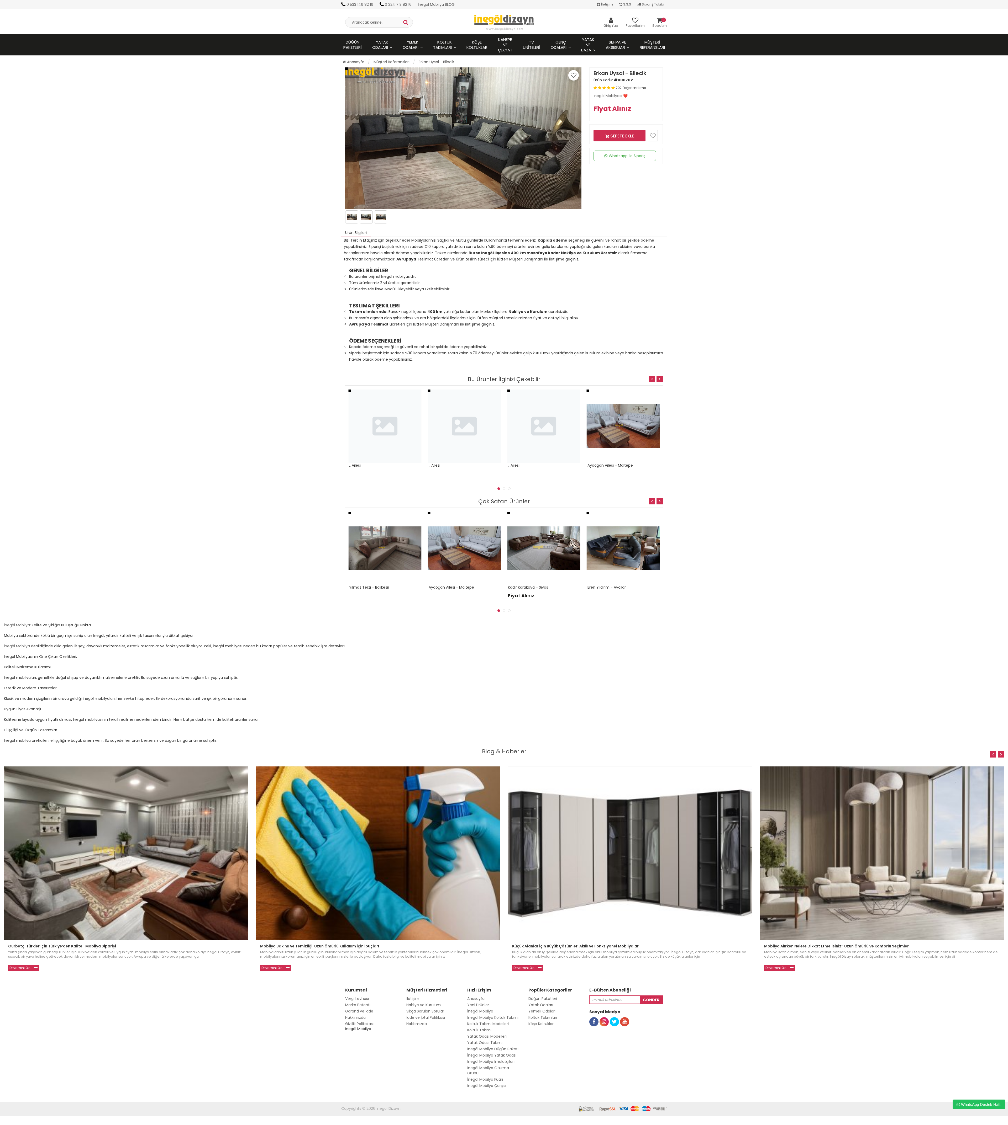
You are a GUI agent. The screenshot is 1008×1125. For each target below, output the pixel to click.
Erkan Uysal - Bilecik (436, 62)
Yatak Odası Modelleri (487, 1036)
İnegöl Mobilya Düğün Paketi (492, 1049)
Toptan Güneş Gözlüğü (21, 1122)
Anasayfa (355, 62)
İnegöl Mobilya (17, 625)
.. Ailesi (355, 465)
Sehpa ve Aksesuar (616, 44)
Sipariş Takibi (652, 4)
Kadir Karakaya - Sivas (449, 587)
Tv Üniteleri (531, 44)
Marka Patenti (357, 1004)
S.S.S (626, 4)
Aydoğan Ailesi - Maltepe (530, 465)
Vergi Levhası (357, 998)
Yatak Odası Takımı (484, 1042)
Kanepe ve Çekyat (505, 45)
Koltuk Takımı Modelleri (488, 1023)
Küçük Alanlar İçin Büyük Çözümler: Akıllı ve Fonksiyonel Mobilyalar (575, 946)
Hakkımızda (355, 1017)
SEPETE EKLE (621, 136)
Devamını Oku (20, 968)
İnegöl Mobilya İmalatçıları (490, 1061)
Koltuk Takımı (479, 1030)
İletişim (606, 4)
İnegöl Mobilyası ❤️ (611, 95)
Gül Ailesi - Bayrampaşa (609, 465)
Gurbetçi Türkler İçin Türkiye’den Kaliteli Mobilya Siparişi (62, 946)
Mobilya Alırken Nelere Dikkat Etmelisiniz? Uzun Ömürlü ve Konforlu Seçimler (836, 946)
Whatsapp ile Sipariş (627, 155)
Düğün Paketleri (352, 44)
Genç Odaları (558, 44)
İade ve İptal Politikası (425, 1017)
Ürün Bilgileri (356, 232)
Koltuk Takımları (442, 44)
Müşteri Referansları (652, 44)
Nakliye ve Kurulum (423, 1004)
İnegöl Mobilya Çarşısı (486, 1085)
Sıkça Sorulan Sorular (425, 1011)
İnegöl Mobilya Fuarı (485, 1079)
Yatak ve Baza (588, 45)
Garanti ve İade (359, 1011)
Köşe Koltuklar (476, 44)
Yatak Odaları (380, 44)
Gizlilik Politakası (359, 1023)
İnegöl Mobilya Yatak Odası (491, 1055)
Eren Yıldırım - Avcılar (527, 587)
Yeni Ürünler (478, 1004)
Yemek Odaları (410, 44)
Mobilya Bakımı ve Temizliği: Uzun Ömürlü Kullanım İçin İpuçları (319, 946)
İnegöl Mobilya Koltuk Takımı (492, 1017)
